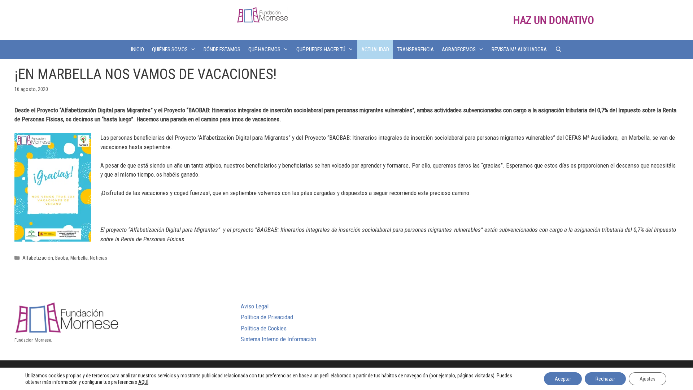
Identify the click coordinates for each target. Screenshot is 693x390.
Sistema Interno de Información (278, 339)
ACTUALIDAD (375, 49)
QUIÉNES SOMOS (170, 49)
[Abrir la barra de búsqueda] (558, 49)
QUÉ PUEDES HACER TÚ (320, 49)
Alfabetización (37, 258)
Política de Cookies (264, 328)
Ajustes (647, 379)
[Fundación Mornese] (262, 14)
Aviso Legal (255, 306)
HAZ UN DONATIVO (553, 20)
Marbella (79, 258)
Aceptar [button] (563, 379)
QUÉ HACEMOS (264, 49)
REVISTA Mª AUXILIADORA (519, 49)
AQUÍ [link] (143, 382)
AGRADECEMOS (459, 49)
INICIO (137, 49)
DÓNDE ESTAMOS (222, 49)
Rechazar (605, 379)
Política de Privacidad (267, 317)
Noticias (98, 258)
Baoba (61, 258)
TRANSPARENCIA (415, 49)
